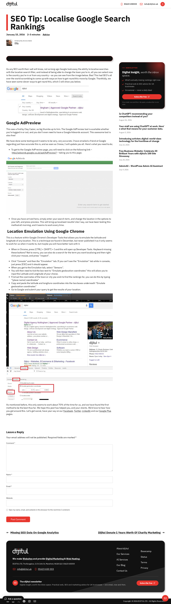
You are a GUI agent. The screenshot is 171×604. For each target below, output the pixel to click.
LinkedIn (86, 410)
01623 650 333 (46, 569)
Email (9, 486)
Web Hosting (73, 558)
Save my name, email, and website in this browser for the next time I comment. (39, 510)
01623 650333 (130, 4)
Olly (17, 43)
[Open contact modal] (165, 598)
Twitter (77, 410)
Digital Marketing (55, 558)
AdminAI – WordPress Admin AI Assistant (141, 166)
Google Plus (105, 410)
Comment (10, 443)
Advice (46, 34)
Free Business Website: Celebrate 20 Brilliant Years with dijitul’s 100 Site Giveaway (138, 153)
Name (9, 474)
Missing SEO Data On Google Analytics (34, 532)
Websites (27, 558)
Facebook (68, 410)
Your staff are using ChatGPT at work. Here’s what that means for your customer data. (141, 127)
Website (9, 498)
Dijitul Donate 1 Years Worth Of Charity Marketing (129, 532)
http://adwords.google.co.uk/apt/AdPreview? (34, 152)
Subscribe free (148, 97)
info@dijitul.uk (151, 4)
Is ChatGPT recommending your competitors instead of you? (135, 115)
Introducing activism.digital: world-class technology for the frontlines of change (140, 140)
